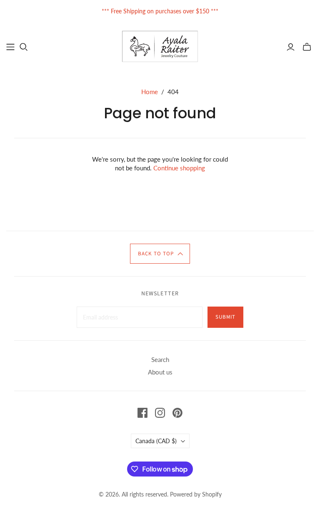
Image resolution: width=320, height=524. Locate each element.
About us (160, 372)
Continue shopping (179, 168)
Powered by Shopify (196, 494)
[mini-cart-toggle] (307, 47)
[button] (160, 254)
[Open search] (24, 47)
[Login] (290, 47)
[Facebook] (143, 413)
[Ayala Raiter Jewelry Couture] (160, 46)
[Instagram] (160, 413)
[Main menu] (10, 47)
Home (149, 91)
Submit (225, 317)
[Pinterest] (177, 413)
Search (160, 359)
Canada (156, 440)
